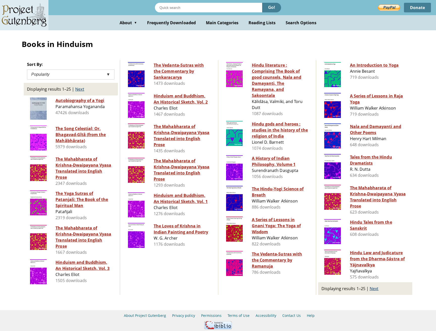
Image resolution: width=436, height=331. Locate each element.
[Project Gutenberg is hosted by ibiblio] (218, 327)
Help (311, 315)
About (128, 23)
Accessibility (266, 315)
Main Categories (222, 23)
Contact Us (291, 315)
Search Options (301, 23)
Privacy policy (183, 315)
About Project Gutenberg (145, 315)
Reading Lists (262, 23)
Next (79, 89)
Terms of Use (238, 315)
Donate (417, 7)
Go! (271, 7)
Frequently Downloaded (171, 23)
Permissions (211, 315)
